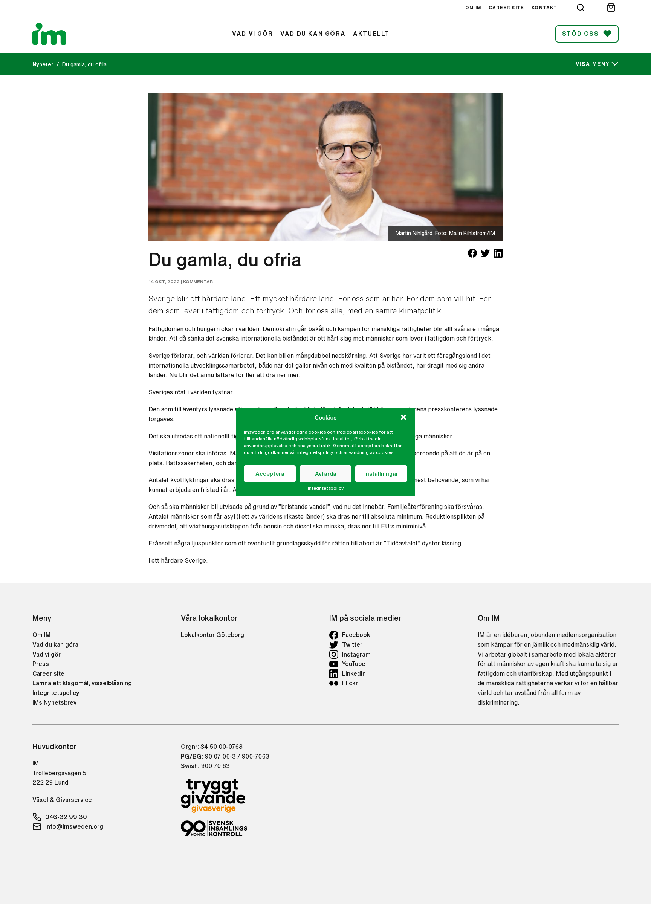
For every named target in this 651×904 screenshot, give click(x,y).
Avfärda (325, 473)
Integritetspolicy (326, 488)
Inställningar (381, 473)
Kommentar (198, 281)
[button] (403, 417)
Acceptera (269, 473)
